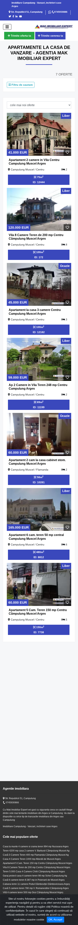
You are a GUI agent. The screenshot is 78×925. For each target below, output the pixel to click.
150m (39, 627)
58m (39, 477)
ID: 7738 (39, 632)
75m (39, 177)
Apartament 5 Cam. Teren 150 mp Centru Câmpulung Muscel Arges (37, 863)
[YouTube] (21, 16)
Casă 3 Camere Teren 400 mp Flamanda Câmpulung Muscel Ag (36, 855)
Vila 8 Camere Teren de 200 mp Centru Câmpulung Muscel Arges (36, 867)
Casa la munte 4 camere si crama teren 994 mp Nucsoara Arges (36, 846)
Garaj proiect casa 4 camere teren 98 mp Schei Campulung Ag (35, 875)
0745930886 (60, 12)
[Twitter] (10, 16)
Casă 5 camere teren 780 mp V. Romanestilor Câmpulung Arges (36, 888)
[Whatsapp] (50, 12)
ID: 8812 (39, 557)
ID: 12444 (39, 182)
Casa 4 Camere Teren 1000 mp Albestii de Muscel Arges (32, 859)
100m (39, 251)
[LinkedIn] (17, 16)
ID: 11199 (38, 407)
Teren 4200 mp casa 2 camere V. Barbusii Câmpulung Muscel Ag (36, 850)
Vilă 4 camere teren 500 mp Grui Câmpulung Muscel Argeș (33, 892)
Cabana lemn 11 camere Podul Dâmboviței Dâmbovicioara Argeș (36, 884)
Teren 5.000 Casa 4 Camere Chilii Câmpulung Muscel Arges (34, 871)
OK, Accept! (55, 919)
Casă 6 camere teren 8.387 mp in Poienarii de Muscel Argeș (34, 880)
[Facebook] (14, 16)
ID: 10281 (39, 482)
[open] (7, 27)
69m (39, 402)
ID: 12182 (39, 332)
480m (39, 552)
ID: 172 (38, 257)
